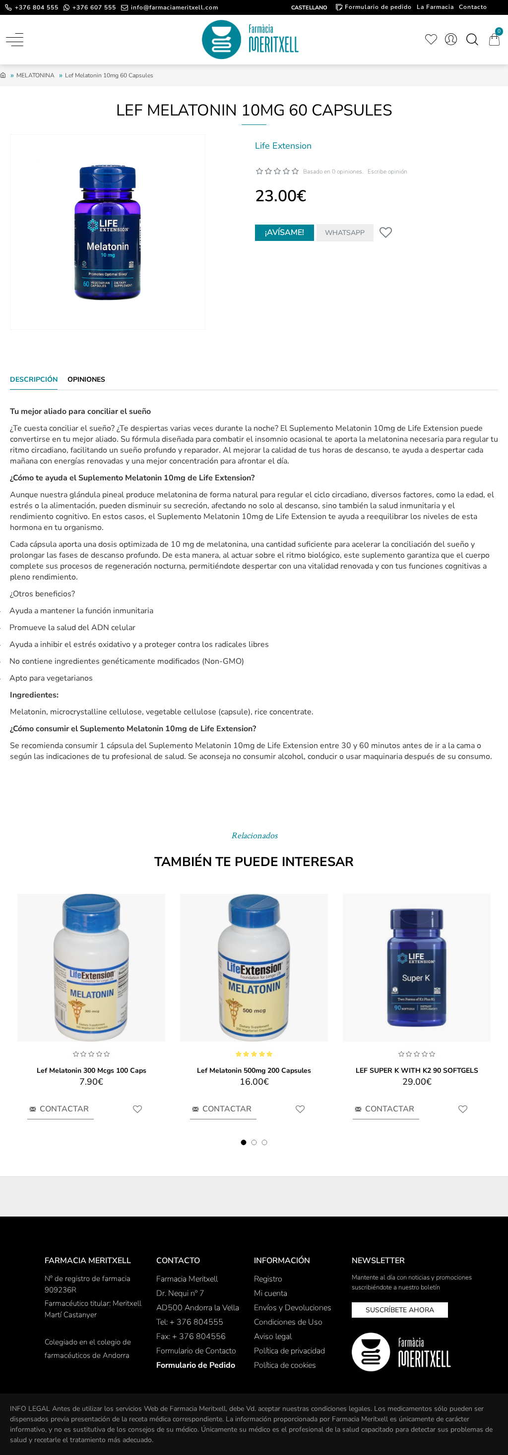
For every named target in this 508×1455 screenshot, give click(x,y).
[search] (472, 39)
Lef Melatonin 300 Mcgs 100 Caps (91, 1070)
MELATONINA (35, 75)
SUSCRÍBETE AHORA (400, 1310)
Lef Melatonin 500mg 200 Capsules (254, 1070)
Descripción (34, 379)
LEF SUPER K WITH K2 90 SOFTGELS (417, 1070)
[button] (244, 1142)
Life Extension (283, 146)
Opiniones (86, 379)
